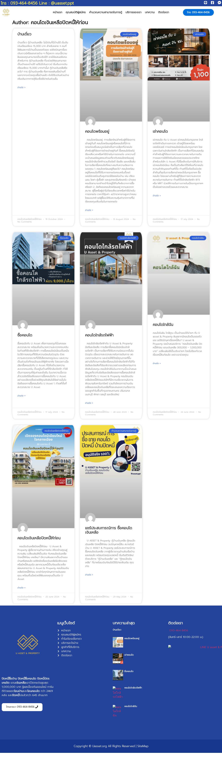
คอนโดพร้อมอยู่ (97, 131)
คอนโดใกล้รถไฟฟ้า (99, 335)
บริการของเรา (134, 12)
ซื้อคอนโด (25, 335)
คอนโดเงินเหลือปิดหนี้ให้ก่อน (39, 538)
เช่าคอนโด (160, 131)
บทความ (150, 12)
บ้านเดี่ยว (24, 34)
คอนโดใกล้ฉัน (163, 324)
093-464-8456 (178, 630)
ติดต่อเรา (163, 12)
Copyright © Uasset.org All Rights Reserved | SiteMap (111, 746)
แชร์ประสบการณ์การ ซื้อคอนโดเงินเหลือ (108, 530)
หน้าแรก (57, 12)
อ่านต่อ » (21, 87)
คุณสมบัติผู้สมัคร (76, 12)
